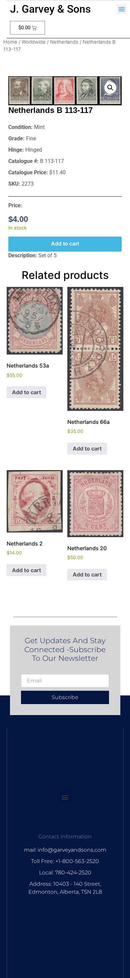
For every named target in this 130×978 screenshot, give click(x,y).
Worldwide (34, 42)
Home (10, 42)
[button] (122, 9)
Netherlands (64, 42)
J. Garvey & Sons (50, 9)
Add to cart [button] (26, 392)
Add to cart (65, 244)
